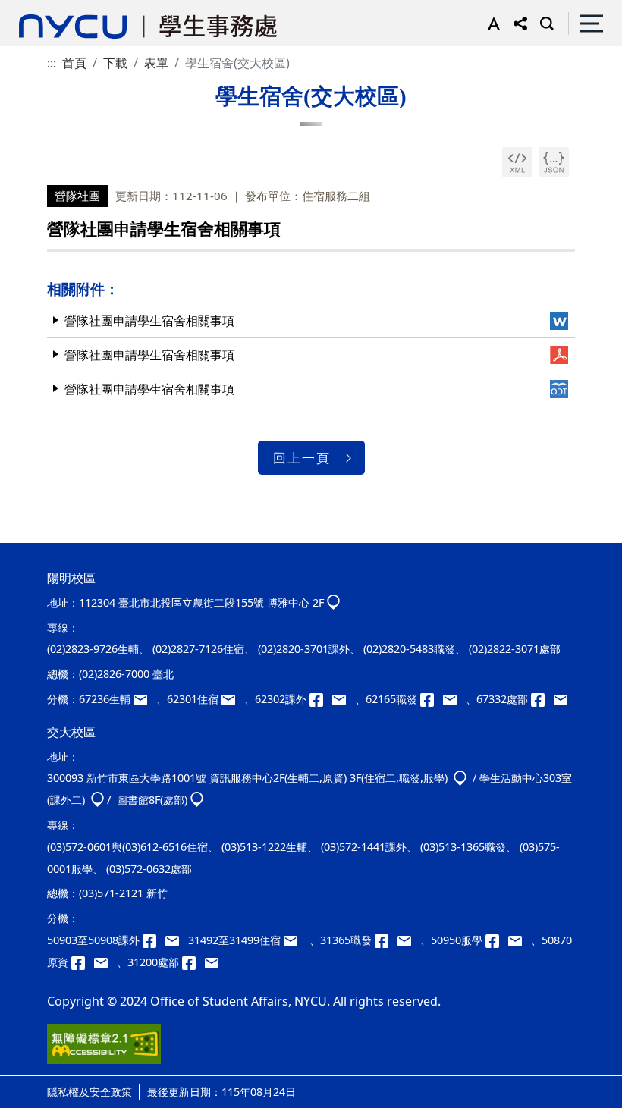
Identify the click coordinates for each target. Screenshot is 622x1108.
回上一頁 (302, 457)
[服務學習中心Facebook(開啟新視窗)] (496, 940)
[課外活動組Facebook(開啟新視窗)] (320, 699)
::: (51, 63)
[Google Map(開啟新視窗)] (333, 602)
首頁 (74, 63)
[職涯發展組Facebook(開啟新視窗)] (431, 699)
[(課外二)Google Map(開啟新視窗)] (97, 799)
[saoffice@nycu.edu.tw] (215, 962)
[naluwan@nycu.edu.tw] (105, 962)
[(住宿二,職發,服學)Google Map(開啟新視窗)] (460, 777)
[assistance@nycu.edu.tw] (145, 699)
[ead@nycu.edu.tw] (343, 699)
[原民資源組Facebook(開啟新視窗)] (82, 962)
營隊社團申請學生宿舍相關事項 (149, 320)
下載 (115, 63)
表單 (156, 63)
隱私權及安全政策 (89, 1091)
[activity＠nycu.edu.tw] (176, 940)
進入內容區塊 (36, 9)
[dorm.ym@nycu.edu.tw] (232, 699)
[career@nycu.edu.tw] (454, 699)
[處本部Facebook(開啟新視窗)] (542, 699)
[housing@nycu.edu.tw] (295, 940)
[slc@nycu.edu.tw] (519, 940)
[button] (490, 23)
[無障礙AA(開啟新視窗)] (104, 1049)
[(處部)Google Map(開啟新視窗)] (196, 799)
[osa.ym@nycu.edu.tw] (563, 699)
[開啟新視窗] (517, 162)
